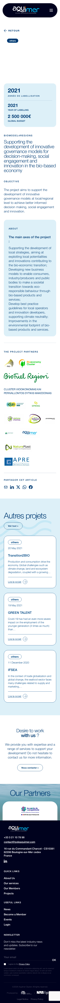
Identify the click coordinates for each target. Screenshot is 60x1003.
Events (8, 919)
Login (7, 924)
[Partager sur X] (18, 487)
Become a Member (15, 914)
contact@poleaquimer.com (19, 842)
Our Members (12, 888)
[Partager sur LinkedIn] (12, 487)
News (7, 909)
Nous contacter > (30, 768)
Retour (14, 30)
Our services (11, 883)
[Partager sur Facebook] (31, 487)
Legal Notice (22, 999)
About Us (9, 878)
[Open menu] (51, 10)
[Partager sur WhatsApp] (24, 487)
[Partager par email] (6, 487)
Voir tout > (13, 526)
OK (54, 960)
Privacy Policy (24, 964)
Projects (9, 893)
